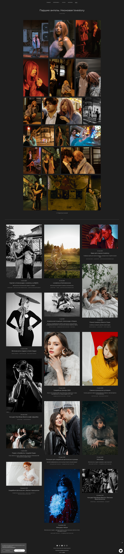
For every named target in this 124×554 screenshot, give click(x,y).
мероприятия (27, 419)
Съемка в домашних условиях (100, 390)
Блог (76, 2)
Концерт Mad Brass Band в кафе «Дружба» (24, 417)
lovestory (10, 287)
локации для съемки (55, 464)
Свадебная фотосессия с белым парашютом (24, 490)
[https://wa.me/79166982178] (59, 545)
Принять (19, 550)
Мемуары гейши (62, 527)
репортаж (19, 419)
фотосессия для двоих (34, 287)
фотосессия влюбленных (20, 287)
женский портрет (31, 353)
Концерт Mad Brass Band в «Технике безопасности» (100, 498)
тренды (69, 396)
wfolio (63, 552)
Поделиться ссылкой (63, 213)
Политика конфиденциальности (62, 550)
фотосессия (23, 353)
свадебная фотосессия (59, 396)
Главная (49, 2)
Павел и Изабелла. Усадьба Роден (24, 453)
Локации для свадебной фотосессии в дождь (62, 459)
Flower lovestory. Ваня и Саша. (100, 322)
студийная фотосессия (67, 533)
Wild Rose (100, 459)
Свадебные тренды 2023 (62, 390)
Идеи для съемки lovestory (100, 253)
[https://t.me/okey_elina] (62, 545)
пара (58, 287)
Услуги (63, 2)
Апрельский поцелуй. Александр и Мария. (62, 321)
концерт (107, 501)
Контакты (70, 2)
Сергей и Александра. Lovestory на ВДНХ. (24, 283)
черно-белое (15, 353)
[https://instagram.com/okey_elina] (64, 545)
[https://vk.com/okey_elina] (57, 545)
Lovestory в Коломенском (62, 283)
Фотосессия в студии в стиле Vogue (24, 351)
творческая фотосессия (24, 494)
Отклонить (7, 550)
